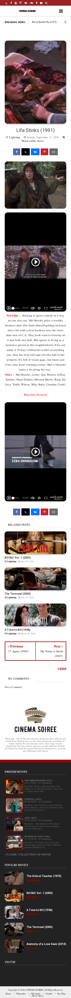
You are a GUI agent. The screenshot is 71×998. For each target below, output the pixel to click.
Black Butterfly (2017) (35, 22)
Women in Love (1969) (37, 836)
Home (8, 994)
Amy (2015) (30, 817)
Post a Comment (13, 687)
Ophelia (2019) (32, 798)
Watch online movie (33, 141)
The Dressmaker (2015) (38, 780)
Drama (59, 22)
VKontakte (21, 994)
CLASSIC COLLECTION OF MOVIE (28, 854)
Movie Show (38, 996)
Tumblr (49, 994)
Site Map (61, 994)
